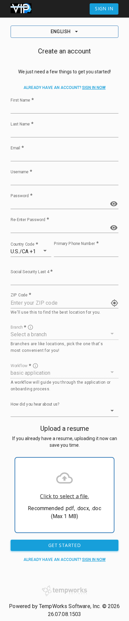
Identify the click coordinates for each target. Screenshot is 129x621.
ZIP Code (19, 294)
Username (19, 171)
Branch (16, 327)
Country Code (22, 244)
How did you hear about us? (35, 404)
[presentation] (64, 495)
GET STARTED (64, 545)
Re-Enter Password (28, 219)
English (61, 31)
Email (15, 147)
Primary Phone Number (74, 243)
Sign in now (94, 87)
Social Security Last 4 (30, 271)
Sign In (104, 8)
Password (20, 195)
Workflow (19, 365)
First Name (20, 100)
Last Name (20, 123)
